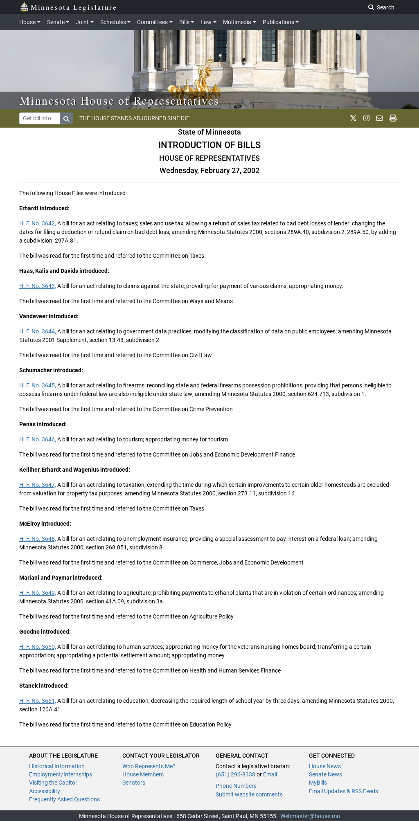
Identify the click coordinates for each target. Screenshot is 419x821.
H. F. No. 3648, (37, 538)
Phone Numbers (236, 786)
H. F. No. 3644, (37, 331)
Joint (82, 22)
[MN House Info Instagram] (366, 118)
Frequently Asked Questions (64, 799)
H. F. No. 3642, (37, 223)
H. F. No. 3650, (37, 646)
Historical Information (57, 766)
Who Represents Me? (149, 766)
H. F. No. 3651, (37, 700)
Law (206, 22)
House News (325, 766)
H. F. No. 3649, (37, 592)
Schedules (113, 22)
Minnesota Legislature (74, 7)
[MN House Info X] (353, 118)
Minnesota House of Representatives (120, 100)
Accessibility (44, 791)
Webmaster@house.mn (310, 816)
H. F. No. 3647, (37, 484)
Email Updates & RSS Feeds (343, 791)
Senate (56, 22)
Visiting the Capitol (53, 782)
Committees (152, 22)
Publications (278, 22)
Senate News (325, 774)
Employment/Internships (60, 774)
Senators (133, 782)
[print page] (393, 118)
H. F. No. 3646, (37, 439)
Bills (184, 22)
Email (270, 774)
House (27, 22)
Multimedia (237, 22)
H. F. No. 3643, (37, 286)
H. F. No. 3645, (37, 385)
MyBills (318, 782)
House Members (143, 774)
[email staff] (379, 118)
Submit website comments (249, 794)
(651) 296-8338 (235, 774)
